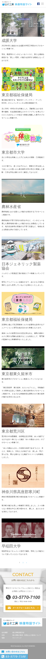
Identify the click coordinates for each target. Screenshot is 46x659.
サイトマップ (16, 638)
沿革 (3, 635)
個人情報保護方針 (18, 632)
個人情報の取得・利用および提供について (26, 635)
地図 (3, 638)
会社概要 (5, 632)
